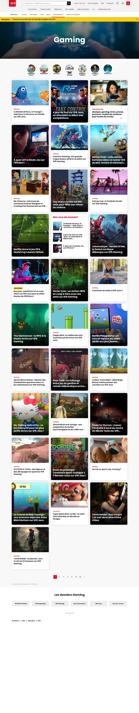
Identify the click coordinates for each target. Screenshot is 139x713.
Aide (102, 3)
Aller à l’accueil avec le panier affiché (117, 3)
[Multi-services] (108, 101)
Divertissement (58, 14)
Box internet (33, 9)
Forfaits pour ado (104, 9)
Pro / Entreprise (93, 3)
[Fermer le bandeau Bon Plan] (137, 19)
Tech (42, 14)
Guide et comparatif (73, 14)
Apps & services (80, 3)
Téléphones (58, 9)
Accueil (24, 14)
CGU (23, 621)
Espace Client (128, 3)
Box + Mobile (70, 9)
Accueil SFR (12, 3)
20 (80, 577)
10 (76, 577)
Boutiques (110, 3)
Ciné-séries (33, 14)
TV (93, 9)
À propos (31, 621)
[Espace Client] (127, 3)
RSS (39, 621)
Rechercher (69, 3)
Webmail (122, 3)
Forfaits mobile (45, 9)
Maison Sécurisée (83, 9)
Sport (48, 14)
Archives (15, 621)
